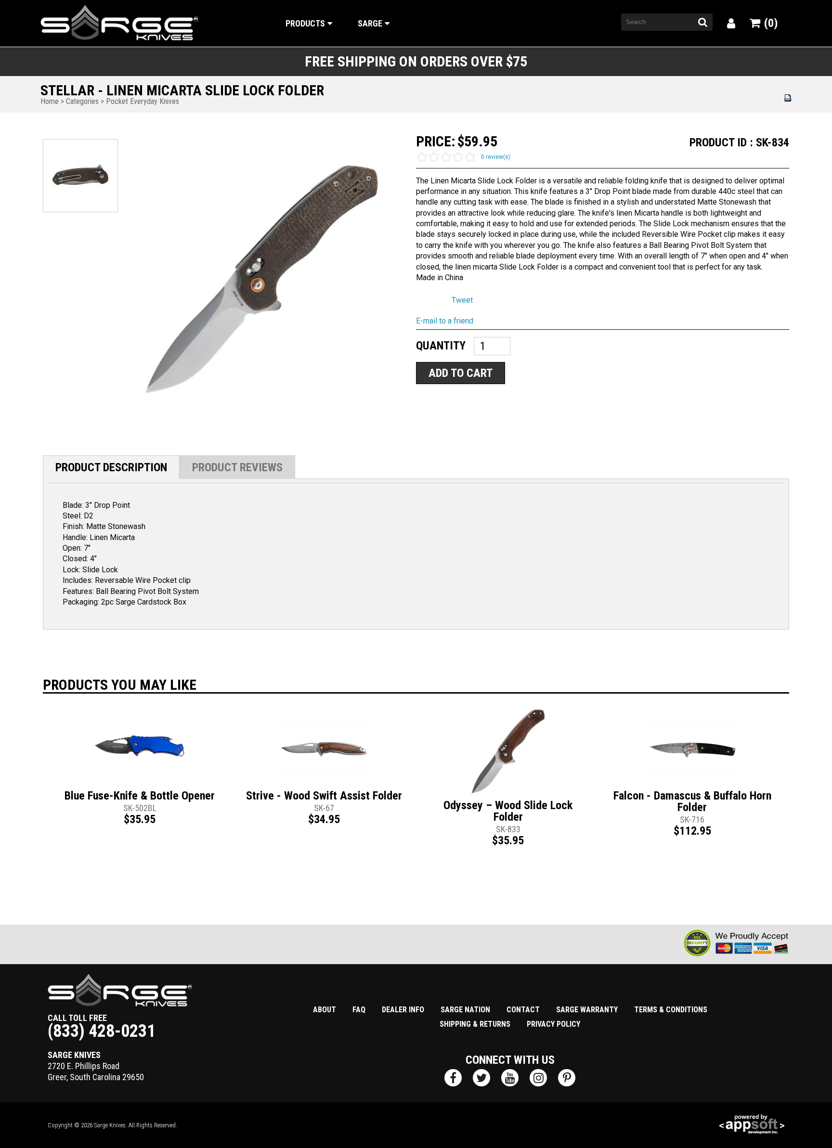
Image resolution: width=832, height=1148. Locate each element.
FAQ (358, 1009)
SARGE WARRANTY (587, 1009)
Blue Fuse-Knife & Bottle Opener (140, 795)
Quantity (441, 345)
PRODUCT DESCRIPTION (111, 467)
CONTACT (523, 1009)
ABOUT (324, 1009)
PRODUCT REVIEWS (237, 467)
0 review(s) (495, 157)
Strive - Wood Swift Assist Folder (324, 795)
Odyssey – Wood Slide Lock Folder (507, 811)
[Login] (731, 23)
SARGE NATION (465, 1009)
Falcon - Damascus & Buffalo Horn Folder (692, 801)
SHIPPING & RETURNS (475, 1024)
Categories (82, 101)
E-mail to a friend (444, 320)
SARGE (370, 23)
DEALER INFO (403, 1009)
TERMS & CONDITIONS (670, 1009)
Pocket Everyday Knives (142, 101)
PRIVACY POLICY (553, 1024)
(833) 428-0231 (102, 1031)
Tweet (462, 300)
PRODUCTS (305, 23)
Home (49, 101)
